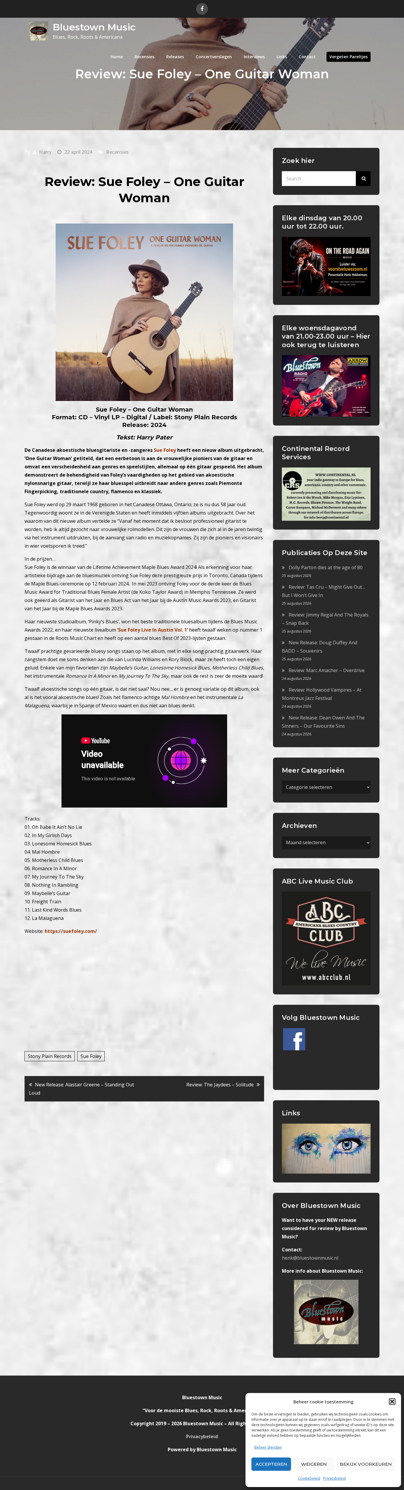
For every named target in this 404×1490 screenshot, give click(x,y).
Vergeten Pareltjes (348, 56)
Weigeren (314, 1464)
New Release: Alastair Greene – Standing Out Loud (81, 1088)
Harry (45, 152)
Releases (175, 56)
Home (117, 56)
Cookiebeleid (309, 1478)
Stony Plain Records (50, 1056)
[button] (392, 1402)
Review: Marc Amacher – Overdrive (327, 670)
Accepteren (271, 1464)
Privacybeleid (334, 1478)
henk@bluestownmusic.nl (310, 1258)
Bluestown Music (94, 27)
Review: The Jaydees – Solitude (220, 1084)
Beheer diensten (268, 1447)
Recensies (144, 56)
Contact (307, 56)
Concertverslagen (214, 56)
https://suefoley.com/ (71, 931)
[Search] (363, 178)
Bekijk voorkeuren (366, 1464)
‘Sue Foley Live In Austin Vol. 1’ (152, 630)
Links (282, 56)
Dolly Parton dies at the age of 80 (326, 567)
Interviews (254, 56)
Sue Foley (90, 1056)
